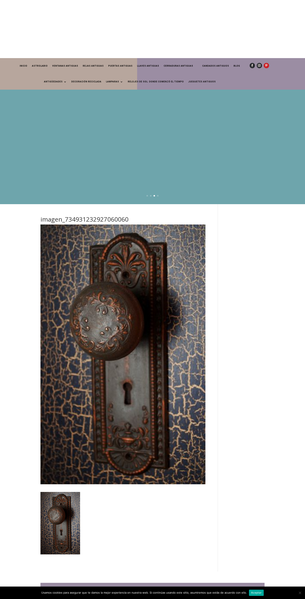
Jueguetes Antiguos (202, 82)
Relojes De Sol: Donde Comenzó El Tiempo (156, 82)
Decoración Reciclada (86, 82)
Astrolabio (40, 66)
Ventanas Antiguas (65, 66)
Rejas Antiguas (93, 66)
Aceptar (256, 592)
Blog (237, 66)
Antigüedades (53, 82)
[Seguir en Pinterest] (266, 65)
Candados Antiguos (215, 66)
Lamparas (112, 82)
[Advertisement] (124, 29)
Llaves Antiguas (148, 66)
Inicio (23, 66)
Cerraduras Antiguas (178, 66)
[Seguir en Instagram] (259, 65)
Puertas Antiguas (120, 66)
